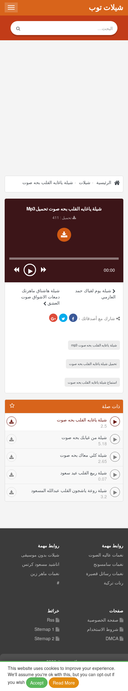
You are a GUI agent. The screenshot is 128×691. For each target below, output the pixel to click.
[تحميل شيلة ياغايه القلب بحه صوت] (64, 235)
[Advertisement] (64, 109)
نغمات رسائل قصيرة (104, 573)
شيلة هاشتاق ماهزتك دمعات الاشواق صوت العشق (40, 296)
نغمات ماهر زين (44, 573)
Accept (36, 683)
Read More (64, 683)
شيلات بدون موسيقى (40, 554)
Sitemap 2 (44, 638)
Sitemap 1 (44, 629)
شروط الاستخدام (102, 629)
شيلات (84, 182)
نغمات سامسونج (108, 564)
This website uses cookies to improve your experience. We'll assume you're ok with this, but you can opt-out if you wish (61, 675)
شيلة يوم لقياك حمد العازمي (95, 293)
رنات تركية (113, 582)
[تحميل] (11, 421)
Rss (50, 620)
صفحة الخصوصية (102, 620)
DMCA (112, 638)
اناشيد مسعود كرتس (40, 564)
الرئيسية (103, 182)
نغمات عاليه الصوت (106, 554)
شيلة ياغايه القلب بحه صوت (47, 182)
